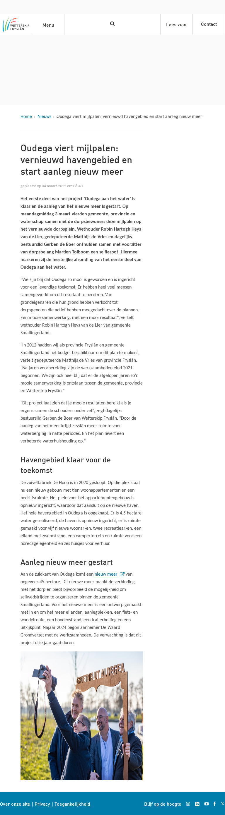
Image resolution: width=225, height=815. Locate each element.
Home (26, 116)
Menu (48, 24)
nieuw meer (106, 574)
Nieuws (44, 116)
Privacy (42, 803)
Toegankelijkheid (72, 803)
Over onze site (15, 803)
